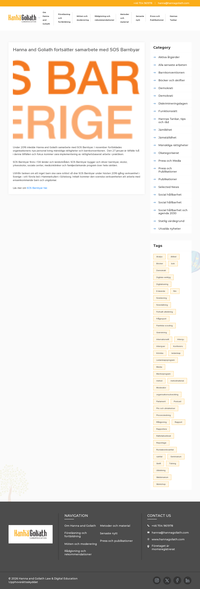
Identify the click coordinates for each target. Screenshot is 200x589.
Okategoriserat (168, 153)
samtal (159, 456)
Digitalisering (162, 284)
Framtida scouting (164, 325)
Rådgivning (161, 422)
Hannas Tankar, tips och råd (172, 121)
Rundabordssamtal (165, 449)
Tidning (172, 463)
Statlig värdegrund (171, 221)
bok (173, 263)
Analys (159, 256)
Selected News (168, 187)
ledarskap (176, 353)
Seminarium (176, 456)
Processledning (163, 415)
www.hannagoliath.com (168, 539)
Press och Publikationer (167, 170)
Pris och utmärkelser (165, 408)
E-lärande (160, 291)
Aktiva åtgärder (169, 57)
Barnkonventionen (171, 72)
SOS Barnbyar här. (37, 188)
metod (159, 381)
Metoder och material (115, 525)
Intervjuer (160, 346)
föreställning (162, 305)
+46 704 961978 (143, 3)
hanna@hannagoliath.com (173, 3)
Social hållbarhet (170, 194)
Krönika (159, 353)
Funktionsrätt (167, 111)
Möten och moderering (80, 544)
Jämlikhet (165, 129)
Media (159, 367)
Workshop (161, 484)
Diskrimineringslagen (173, 103)
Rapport (178, 422)
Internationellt (162, 339)
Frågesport (161, 318)
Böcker (159, 263)
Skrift (158, 463)
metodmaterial (177, 381)
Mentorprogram (163, 374)
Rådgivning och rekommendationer (78, 552)
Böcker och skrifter (171, 80)
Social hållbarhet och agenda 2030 (173, 212)
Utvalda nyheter (169, 228)
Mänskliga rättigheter (173, 145)
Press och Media (169, 160)
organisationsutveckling (167, 394)
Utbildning (160, 470)
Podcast (177, 401)
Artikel (173, 256)
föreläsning (161, 298)
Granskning (161, 332)
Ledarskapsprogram (165, 360)
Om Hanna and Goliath (80, 525)
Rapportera (161, 429)
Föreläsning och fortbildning (75, 534)
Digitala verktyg (163, 277)
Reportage (161, 443)
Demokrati (165, 88)
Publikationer (167, 179)
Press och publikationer (116, 540)
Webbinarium (162, 477)
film (174, 291)
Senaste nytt (109, 533)
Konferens (178, 346)
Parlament (161, 401)
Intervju (180, 339)
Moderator (161, 387)
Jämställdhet (167, 137)
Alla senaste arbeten (172, 65)
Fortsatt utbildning (164, 312)
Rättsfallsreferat (163, 436)
